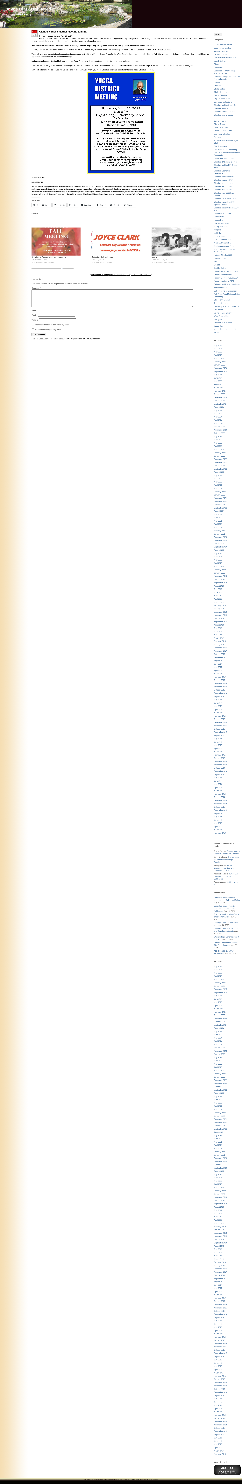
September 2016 (220, 693)
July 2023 (218, 436)
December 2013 (220, 800)
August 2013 (219, 813)
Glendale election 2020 (223, 183)
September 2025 (220, 371)
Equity (154, 257)
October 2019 (219, 579)
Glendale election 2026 (223, 190)
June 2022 (218, 479)
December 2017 (220, 648)
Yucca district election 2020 (225, 329)
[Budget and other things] (120, 242)
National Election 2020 (223, 255)
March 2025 (219, 388)
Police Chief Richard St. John (184, 38)
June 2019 (218, 592)
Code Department (221, 127)
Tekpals (155, 1479)
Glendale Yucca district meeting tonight (63, 31)
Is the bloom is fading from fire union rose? (108, 275)
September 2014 (220, 771)
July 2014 (218, 778)
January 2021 (219, 534)
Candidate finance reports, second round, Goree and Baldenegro (224, 908)
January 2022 (219, 495)
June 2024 (218, 414)
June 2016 (218, 703)
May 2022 (218, 482)
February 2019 (220, 605)
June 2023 (218, 440)
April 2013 (218, 826)
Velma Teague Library (222, 313)
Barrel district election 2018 (225, 58)
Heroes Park (219, 220)
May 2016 (218, 706)
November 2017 (220, 651)
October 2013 (219, 807)
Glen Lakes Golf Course (223, 158)
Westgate (218, 319)
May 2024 (218, 417)
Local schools (219, 236)
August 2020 (219, 550)
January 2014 (219, 797)
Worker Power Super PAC (224, 323)
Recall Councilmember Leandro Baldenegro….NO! (224, 868)
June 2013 (218, 820)
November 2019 (220, 576)
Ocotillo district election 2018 (226, 271)
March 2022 (219, 488)
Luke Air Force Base (222, 240)
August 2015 (219, 735)
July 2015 (218, 739)
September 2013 (220, 810)
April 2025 (218, 384)
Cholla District (219, 89)
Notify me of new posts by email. (48, 330)
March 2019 (219, 602)
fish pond (217, 137)
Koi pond (217, 230)
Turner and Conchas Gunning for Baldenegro (226, 876)
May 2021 (218, 521)
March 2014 (219, 791)
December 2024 (220, 397)
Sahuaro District (220, 288)
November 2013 (220, 804)
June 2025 (218, 378)
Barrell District (219, 61)
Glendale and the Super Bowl (226, 105)
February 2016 (220, 716)
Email (34, 315)
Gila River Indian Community (225, 149)
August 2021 (219, 511)
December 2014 (220, 761)
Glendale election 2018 (223, 180)
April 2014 (218, 787)
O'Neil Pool (218, 265)
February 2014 (220, 794)
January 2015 (219, 758)
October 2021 (219, 505)
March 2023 (219, 449)
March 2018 (219, 638)
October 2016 (219, 690)
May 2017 (218, 667)
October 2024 (219, 401)
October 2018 (219, 618)
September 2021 (220, 508)
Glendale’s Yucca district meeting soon (49, 257)
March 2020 (219, 566)
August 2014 (219, 774)
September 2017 (220, 657)
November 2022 (220, 462)
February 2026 (220, 362)
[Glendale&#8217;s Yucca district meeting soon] (60, 242)
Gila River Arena (220, 146)
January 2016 (219, 719)
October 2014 (219, 768)
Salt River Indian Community (225, 291)
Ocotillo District (220, 268)
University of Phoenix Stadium (226, 306)
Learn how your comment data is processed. (82, 339)
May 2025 (218, 381)
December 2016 (220, 683)
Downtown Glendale (222, 134)
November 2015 (220, 726)
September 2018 (220, 622)
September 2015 (220, 732)
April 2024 (218, 420)
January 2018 (219, 644)
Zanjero (217, 332)
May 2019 (218, 596)
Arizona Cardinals (221, 51)
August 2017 (219, 661)
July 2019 (218, 589)
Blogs (216, 64)
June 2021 (218, 518)
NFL (215, 262)
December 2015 (220, 722)
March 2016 (219, 713)
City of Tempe (219, 124)
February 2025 (220, 391)
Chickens (218, 86)
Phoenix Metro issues (223, 275)
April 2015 (218, 748)
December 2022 (220, 459)
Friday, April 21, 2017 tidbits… (138, 275)
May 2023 (218, 443)
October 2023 (219, 433)
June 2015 (218, 742)
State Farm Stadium (222, 300)
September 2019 (220, 583)
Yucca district (219, 326)
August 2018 (219, 625)
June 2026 (218, 349)
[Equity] (180, 242)
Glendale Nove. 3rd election (225, 199)
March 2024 (219, 423)
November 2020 (220, 540)
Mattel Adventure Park (223, 243)
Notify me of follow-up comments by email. (52, 325)
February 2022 (220, 492)
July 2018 (218, 628)
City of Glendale (220, 95)
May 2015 (218, 745)
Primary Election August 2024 (226, 278)
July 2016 (218, 700)
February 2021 (220, 531)
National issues (220, 258)
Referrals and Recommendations (227, 284)
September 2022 (220, 469)
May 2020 (218, 560)
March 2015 (219, 752)
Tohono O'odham (221, 303)
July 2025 (218, 375)
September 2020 (220, 547)
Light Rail (218, 233)
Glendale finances (221, 108)
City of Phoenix (220, 121)
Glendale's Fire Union (222, 214)
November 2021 (220, 501)
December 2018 (220, 612)
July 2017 (218, 664)
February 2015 (220, 755)
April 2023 (218, 446)
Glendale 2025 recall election (225, 162)
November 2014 (220, 765)
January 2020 (219, 573)
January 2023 (219, 456)
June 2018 (218, 631)
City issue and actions (223, 102)
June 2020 (218, 557)
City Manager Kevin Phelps (135, 38)
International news (221, 223)
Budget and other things (102, 257)
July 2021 (218, 514)
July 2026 (218, 345)
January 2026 (219, 365)
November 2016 (220, 687)
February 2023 (220, 453)
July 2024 (218, 410)
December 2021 (220, 498)
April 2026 (218, 355)
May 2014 (218, 784)
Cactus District (220, 68)
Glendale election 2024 (223, 186)
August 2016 (219, 696)
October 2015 (219, 729)
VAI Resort (218, 310)
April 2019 (218, 599)
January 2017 (219, 680)
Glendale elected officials (224, 177)
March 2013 (219, 830)
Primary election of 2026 (224, 281)
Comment (36, 288)
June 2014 (218, 781)
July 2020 (218, 553)
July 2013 (218, 817)
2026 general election (222, 48)
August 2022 (219, 472)
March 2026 (219, 358)
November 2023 (220, 430)
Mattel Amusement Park (224, 246)
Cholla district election (223, 92)
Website (35, 320)
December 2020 (220, 537)
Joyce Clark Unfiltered (28, 9)
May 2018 (218, 635)
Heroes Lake (219, 217)
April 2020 (218, 563)
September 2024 (220, 404)
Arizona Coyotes (220, 55)
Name (35, 310)
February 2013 (220, 833)
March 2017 (219, 674)
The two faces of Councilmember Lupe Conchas (226, 859)
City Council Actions (222, 99)
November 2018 (220, 615)
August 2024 (219, 407)
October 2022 (219, 466)
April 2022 (218, 485)
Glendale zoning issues (223, 115)
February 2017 (220, 677)
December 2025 (220, 368)
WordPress (135, 1479)
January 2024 (219, 427)
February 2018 (220, 641)
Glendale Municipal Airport (224, 112)
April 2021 (218, 524)
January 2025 (219, 394)
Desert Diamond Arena (223, 131)
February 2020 (220, 570)
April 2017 (218, 670)
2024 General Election (223, 45)
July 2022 (218, 475)
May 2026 (218, 352)
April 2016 (218, 709)
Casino (217, 82)
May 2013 (218, 823)
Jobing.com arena (221, 227)
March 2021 (219, 527)
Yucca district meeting (61, 41)
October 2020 (219, 544)
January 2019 (219, 609)
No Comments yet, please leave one (86, 41)
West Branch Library (222, 316)
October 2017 (219, 654)
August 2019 (219, 586)
